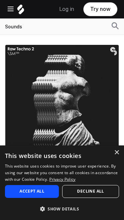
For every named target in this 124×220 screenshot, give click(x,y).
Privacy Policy (62, 179)
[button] (62, 208)
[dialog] (62, 182)
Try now (100, 9)
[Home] (20, 11)
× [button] (116, 152)
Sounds (13, 26)
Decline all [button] (90, 191)
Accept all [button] (32, 191)
